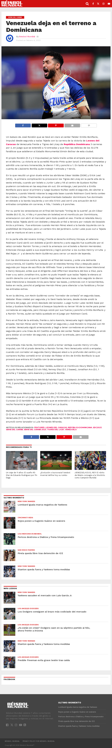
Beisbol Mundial (27, 36)
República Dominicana (77, 144)
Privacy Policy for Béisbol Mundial (39, 741)
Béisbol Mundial (12, 741)
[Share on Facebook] (23, 124)
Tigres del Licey (55, 429)
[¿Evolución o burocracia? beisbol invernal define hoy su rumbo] (56, 469)
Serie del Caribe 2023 (35, 429)
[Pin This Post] (56, 124)
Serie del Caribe (14, 429)
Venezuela (71, 429)
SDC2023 (97, 427)
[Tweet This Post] (39, 124)
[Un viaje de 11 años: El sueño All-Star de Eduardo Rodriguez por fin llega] (21, 469)
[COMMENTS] (89, 124)
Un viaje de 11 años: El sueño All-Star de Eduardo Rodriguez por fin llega (21, 475)
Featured (39, 427)
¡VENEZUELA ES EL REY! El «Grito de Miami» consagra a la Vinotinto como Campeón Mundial (90, 475)
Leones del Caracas (56, 427)
